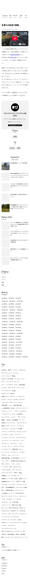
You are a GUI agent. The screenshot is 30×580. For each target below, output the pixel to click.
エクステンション (18, 537)
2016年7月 (4, 357)
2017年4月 (11, 348)
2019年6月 (4, 327)
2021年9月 (4, 304)
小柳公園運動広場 (9, 487)
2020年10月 (20, 310)
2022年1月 (18, 298)
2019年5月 (11, 327)
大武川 (19, 519)
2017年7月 (18, 345)
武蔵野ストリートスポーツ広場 (9, 478)
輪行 (3, 537)
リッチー (22, 440)
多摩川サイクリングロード (8, 396)
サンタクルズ (22, 411)
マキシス (15, 446)
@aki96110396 (15, 55)
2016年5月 (18, 357)
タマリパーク (13, 402)
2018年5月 (4, 339)
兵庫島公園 (15, 449)
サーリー (11, 411)
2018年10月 (20, 333)
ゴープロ (4, 387)
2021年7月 (18, 304)
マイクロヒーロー (15, 475)
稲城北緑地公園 (5, 458)
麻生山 (20, 472)
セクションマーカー (22, 484)
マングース (4, 411)
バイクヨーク (5, 429)
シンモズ (4, 525)
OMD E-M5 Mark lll (13, 508)
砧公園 (13, 390)
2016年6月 (11, 357)
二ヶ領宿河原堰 (5, 408)
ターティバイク (5, 452)
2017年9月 (4, 345)
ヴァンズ (9, 399)
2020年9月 (4, 313)
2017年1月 (4, 351)
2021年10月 (20, 301)
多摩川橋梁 (4, 405)
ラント (20, 443)
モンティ (23, 417)
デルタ (11, 434)
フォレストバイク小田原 (16, 429)
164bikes (12, 148)
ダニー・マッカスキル (7, 385)
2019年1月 (18, 330)
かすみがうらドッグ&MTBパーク (10, 511)
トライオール (14, 452)
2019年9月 (4, 324)
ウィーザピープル (14, 440)
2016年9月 (12, 354)
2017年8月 (11, 345)
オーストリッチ (9, 537)
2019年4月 (18, 327)
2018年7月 (11, 336)
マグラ (16, 385)
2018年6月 (18, 336)
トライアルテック (6, 390)
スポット (4, 277)
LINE (3, 573)
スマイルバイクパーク (21, 408)
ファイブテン (12, 484)
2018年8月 (4, 336)
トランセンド (5, 434)
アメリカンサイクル (21, 437)
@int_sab (13, 57)
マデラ (16, 411)
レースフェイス (5, 516)
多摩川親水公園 (17, 405)
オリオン (4, 399)
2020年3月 (4, 318)
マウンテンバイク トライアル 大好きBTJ (15, 7)
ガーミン (13, 426)
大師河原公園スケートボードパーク (14, 490)
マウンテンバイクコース (12, 382)
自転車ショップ (23, 478)
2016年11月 (19, 351)
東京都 (15, 136)
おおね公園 (15, 502)
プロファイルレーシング (13, 387)
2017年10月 (19, 342)
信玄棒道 (22, 534)
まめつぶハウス (17, 467)
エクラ (13, 414)
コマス (3, 499)
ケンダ (17, 464)
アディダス (4, 484)
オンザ (10, 496)
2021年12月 (5, 301)
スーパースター (5, 461)
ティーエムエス (17, 499)
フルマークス (5, 402)
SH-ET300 (22, 511)
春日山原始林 (11, 534)
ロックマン (16, 373)
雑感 (3, 285)
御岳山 (3, 420)
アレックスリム (5, 417)
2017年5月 (4, 348)
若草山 (17, 534)
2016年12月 (11, 351)
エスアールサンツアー (7, 472)
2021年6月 (4, 307)
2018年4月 (11, 339)
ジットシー (13, 417)
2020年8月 (11, 313)
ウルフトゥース (5, 519)
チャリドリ (4, 514)
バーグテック (20, 426)
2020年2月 (11, 318)
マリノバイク (5, 440)
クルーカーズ (22, 496)
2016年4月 (25, 357)
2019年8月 (11, 324)
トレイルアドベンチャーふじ (9, 528)
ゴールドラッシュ (6, 449)
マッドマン (4, 431)
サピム (9, 455)
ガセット (7, 464)
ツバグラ (15, 370)
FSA (19, 417)
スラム (22, 387)
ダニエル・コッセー (22, 431)
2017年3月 (18, 348)
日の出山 (8, 420)
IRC (24, 531)
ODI (9, 514)
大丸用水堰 (19, 414)
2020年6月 (4, 316)
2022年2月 (11, 298)
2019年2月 (11, 330)
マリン (26, 537)
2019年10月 (20, 321)
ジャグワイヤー (14, 443)
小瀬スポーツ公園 (20, 481)
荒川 (3, 490)
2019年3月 (4, 330)
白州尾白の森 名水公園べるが (18, 461)
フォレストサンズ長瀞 (21, 487)
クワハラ (21, 446)
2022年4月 (4, 298)
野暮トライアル (5, 426)
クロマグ (4, 455)
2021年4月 (18, 307)
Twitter (4, 571)
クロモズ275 (22, 370)
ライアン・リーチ (6, 505)
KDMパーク (22, 508)
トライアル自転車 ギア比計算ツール (11, 550)
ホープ (22, 379)
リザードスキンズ (16, 470)
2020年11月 (12, 310)
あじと (20, 449)
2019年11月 (12, 321)
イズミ (13, 464)
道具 (3, 282)
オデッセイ (22, 399)
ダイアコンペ (5, 443)
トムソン (20, 402)
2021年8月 (11, 304)
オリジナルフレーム (7, 373)
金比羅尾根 (15, 420)
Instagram (4, 563)
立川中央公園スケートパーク (18, 458)
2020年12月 (5, 310)
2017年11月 (11, 342)
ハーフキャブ (5, 467)
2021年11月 (12, 301)
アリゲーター (17, 434)
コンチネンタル (15, 516)
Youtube (4, 568)
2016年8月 (18, 354)
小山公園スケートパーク (8, 493)
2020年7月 (18, 313)
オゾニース (4, 496)
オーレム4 (17, 379)
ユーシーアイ (15, 455)
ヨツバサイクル (11, 525)
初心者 (12, 408)
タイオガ (15, 399)
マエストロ (4, 502)
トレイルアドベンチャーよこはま (17, 522)
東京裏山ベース (5, 475)
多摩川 (18, 148)
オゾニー (10, 446)
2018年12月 (5, 333)
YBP (11, 467)
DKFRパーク (5, 522)
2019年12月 (5, 321)
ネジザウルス (12, 431)
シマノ (10, 405)
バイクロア (21, 452)
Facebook (4, 565)
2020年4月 (18, 316)
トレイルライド (20, 396)
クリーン (15, 496)
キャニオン (13, 519)
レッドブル (4, 437)
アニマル (4, 446)
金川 (3, 487)
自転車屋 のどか (6, 481)
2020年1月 (18, 318)
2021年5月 (11, 307)
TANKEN (4, 534)
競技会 (13, 376)
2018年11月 (12, 333)
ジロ (10, 502)
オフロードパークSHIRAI (8, 393)
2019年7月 (18, 324)
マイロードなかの (6, 470)
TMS (3, 464)
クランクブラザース (21, 423)
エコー (3, 382)
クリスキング (22, 514)
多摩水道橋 (22, 385)
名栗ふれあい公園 (16, 505)
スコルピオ (9, 499)
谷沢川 (15, 472)
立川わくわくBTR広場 (7, 379)
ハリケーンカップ (6, 376)
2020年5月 (11, 316)
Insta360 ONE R (19, 493)
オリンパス (4, 508)
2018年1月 (4, 342)
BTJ (9, 29)
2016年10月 (5, 354)
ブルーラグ (11, 437)
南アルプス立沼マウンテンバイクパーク (12, 531)
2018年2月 (18, 339)
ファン (12, 481)
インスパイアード (6, 414)
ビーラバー (22, 420)
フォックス (15, 514)
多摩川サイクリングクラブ (8, 423)
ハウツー (4, 279)
